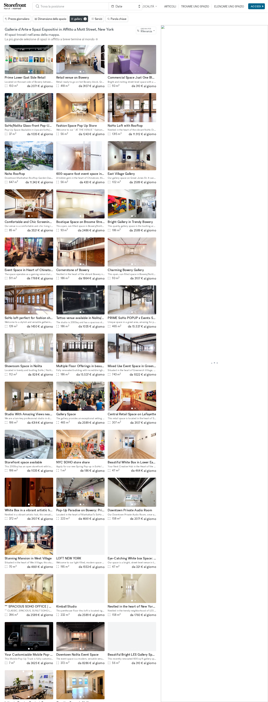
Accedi (256, 6)
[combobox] (70, 6)
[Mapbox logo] (170, 698)
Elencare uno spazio (229, 6)
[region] (214, 363)
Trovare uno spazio (195, 6)
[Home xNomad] (15, 6)
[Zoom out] (166, 691)
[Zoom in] (166, 686)
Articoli (170, 6)
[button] (29, 71)
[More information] (96, 39)
